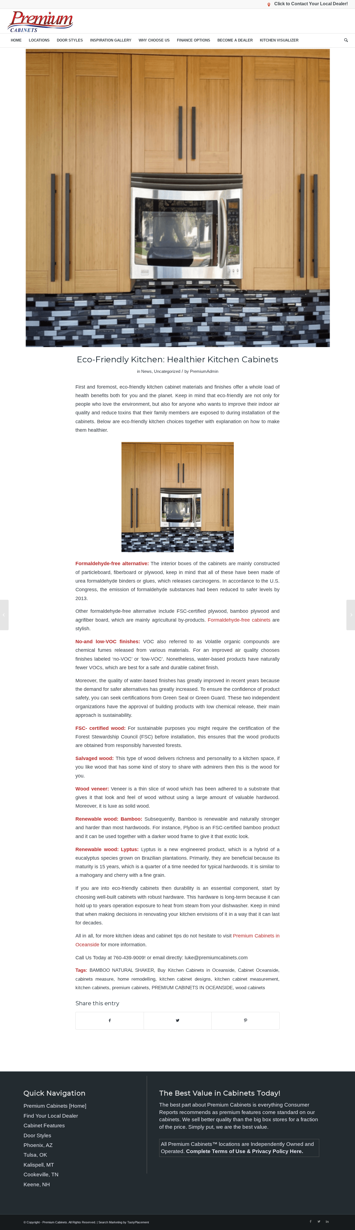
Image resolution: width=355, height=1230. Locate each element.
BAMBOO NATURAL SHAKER (122, 970)
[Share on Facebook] (110, 1020)
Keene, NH (37, 1184)
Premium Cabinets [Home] (55, 1106)
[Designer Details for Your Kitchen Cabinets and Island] (4, 615)
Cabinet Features (44, 1125)
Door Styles (37, 1135)
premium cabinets (130, 987)
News (146, 371)
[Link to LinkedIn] (327, 1221)
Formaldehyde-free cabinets (239, 620)
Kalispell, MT (39, 1165)
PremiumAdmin (204, 371)
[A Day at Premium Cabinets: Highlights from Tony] (350, 615)
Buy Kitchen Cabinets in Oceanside (196, 970)
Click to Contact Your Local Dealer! (311, 3)
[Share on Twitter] (178, 1020)
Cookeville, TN (41, 1174)
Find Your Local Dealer (51, 1116)
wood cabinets (250, 987)
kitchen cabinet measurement (246, 979)
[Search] (344, 40)
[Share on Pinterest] (245, 1020)
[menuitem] (16, 40)
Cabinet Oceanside (258, 970)
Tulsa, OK (35, 1155)
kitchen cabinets (92, 987)
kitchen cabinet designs (185, 979)
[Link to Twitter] (319, 1221)
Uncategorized (167, 371)
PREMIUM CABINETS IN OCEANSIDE (192, 987)
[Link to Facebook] (310, 1221)
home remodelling (136, 979)
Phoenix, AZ (38, 1145)
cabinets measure (94, 979)
